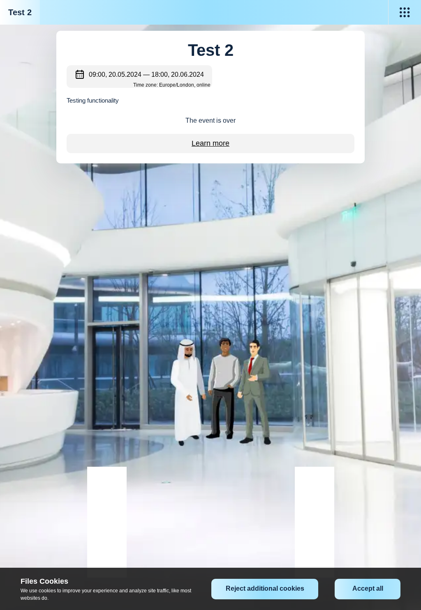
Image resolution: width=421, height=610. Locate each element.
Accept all (367, 588)
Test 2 (20, 12)
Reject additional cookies (265, 588)
